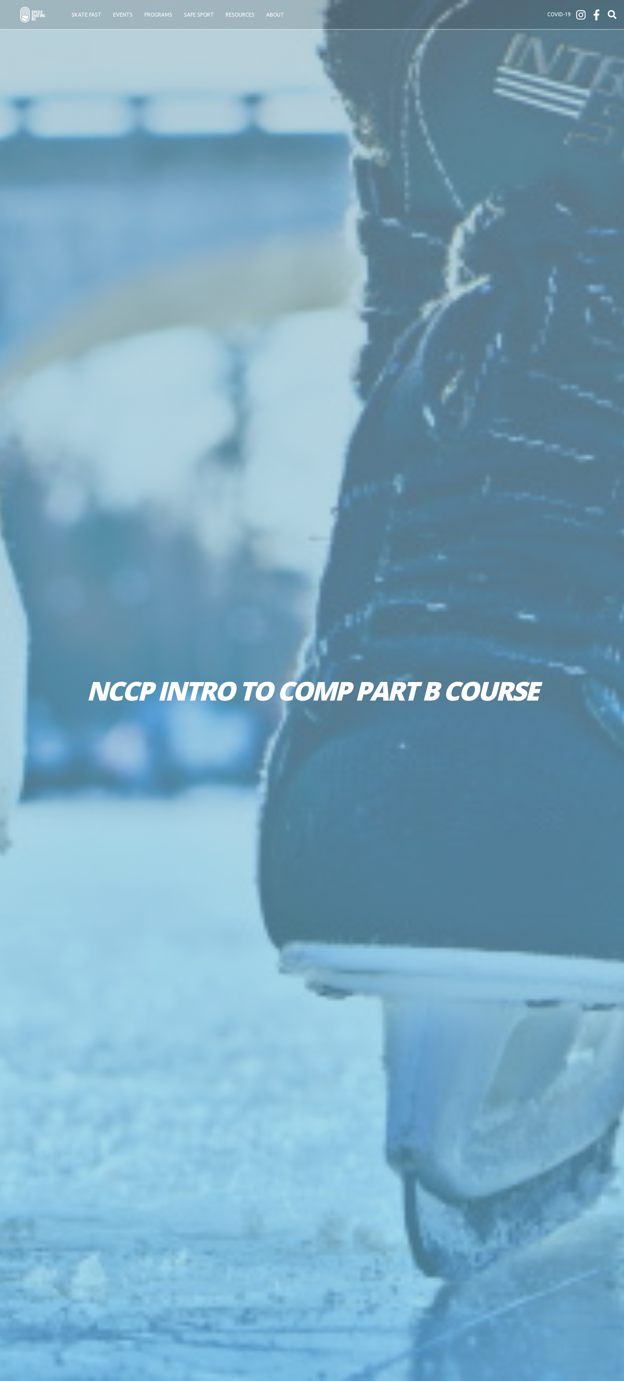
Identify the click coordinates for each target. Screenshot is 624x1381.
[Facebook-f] (596, 14)
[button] (612, 14)
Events (123, 15)
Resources (240, 15)
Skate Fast (86, 15)
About (275, 15)
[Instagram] (581, 14)
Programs (158, 15)
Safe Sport (199, 15)
